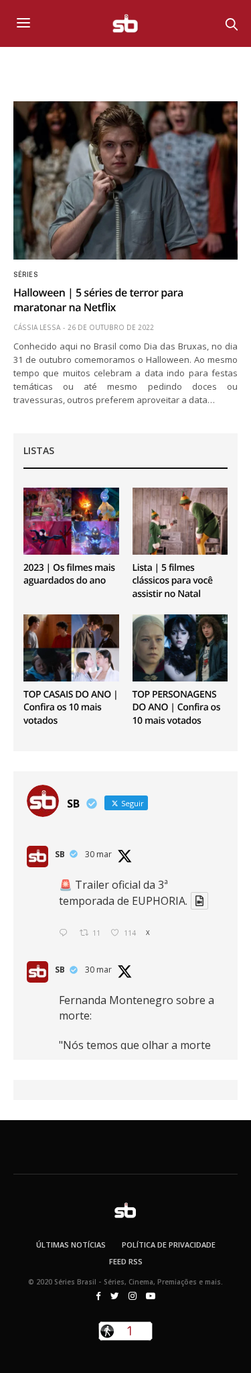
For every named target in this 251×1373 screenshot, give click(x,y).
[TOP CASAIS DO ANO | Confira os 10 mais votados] (71, 647)
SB (60, 854)
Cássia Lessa (36, 327)
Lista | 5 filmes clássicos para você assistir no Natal (173, 580)
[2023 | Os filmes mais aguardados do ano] (71, 521)
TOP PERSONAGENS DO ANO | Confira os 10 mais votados (177, 707)
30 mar (98, 854)
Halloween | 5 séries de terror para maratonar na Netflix (98, 300)
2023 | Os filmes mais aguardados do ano (69, 574)
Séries (25, 275)
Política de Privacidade (169, 1245)
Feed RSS (126, 1261)
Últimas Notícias (71, 1245)
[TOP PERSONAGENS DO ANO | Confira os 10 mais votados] (180, 647)
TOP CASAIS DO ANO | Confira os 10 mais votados (70, 707)
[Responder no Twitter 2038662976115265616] (66, 933)
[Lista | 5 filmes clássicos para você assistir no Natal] (180, 521)
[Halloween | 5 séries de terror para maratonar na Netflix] (125, 180)
